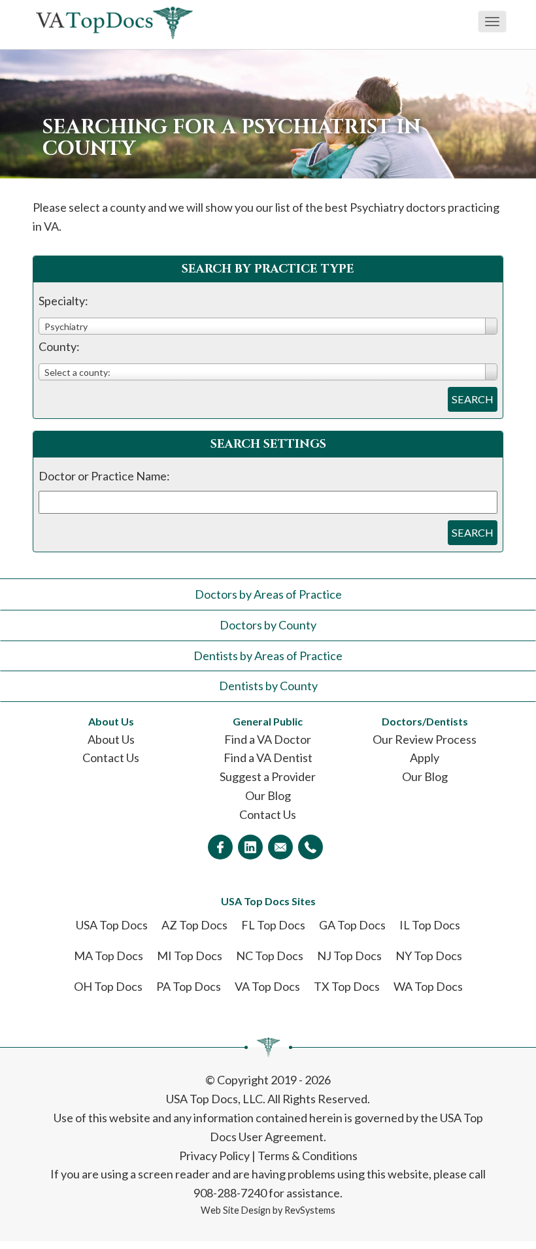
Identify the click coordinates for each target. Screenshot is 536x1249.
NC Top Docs (269, 955)
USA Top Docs (112, 925)
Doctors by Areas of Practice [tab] (268, 594)
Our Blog (268, 795)
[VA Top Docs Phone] (310, 847)
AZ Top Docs (194, 925)
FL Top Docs (273, 925)
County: (59, 346)
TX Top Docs (347, 986)
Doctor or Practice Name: (104, 476)
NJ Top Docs (349, 955)
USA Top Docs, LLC (214, 1098)
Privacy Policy (214, 1155)
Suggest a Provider (268, 776)
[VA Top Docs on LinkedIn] (250, 847)
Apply (424, 757)
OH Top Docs (108, 986)
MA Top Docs (108, 955)
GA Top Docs (352, 925)
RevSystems (309, 1210)
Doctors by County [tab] (268, 625)
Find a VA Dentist (268, 757)
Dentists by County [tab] (268, 685)
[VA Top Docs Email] (280, 847)
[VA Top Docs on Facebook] (220, 847)
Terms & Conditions (308, 1155)
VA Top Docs (267, 986)
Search (473, 399)
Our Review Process (425, 739)
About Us (111, 739)
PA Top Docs (188, 986)
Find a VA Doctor (267, 739)
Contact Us (110, 757)
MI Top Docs (189, 955)
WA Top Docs (428, 986)
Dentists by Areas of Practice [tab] (268, 655)
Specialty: (63, 300)
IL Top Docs (429, 925)
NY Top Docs (428, 955)
